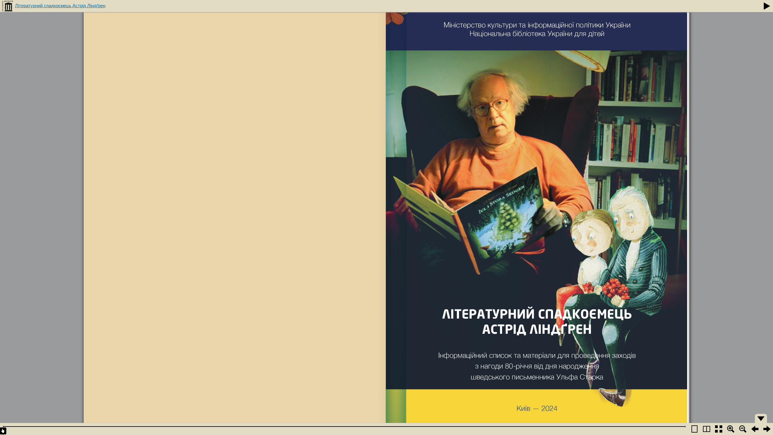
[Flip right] (767, 429)
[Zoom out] (743, 429)
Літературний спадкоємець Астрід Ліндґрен (60, 5)
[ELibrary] (8, 6)
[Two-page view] (707, 429)
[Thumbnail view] (719, 429)
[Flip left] (755, 429)
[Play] (767, 6)
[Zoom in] (731, 429)
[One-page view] (694, 429)
